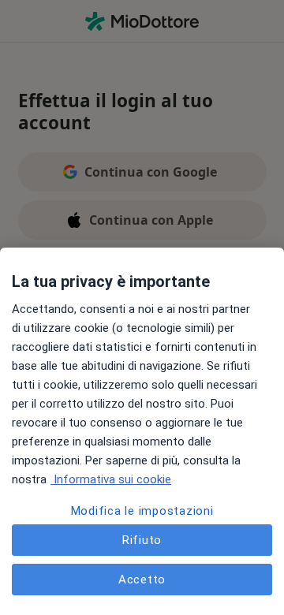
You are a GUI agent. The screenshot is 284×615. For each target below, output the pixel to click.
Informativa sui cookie (110, 479)
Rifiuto (142, 540)
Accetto (142, 579)
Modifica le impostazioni (142, 511)
